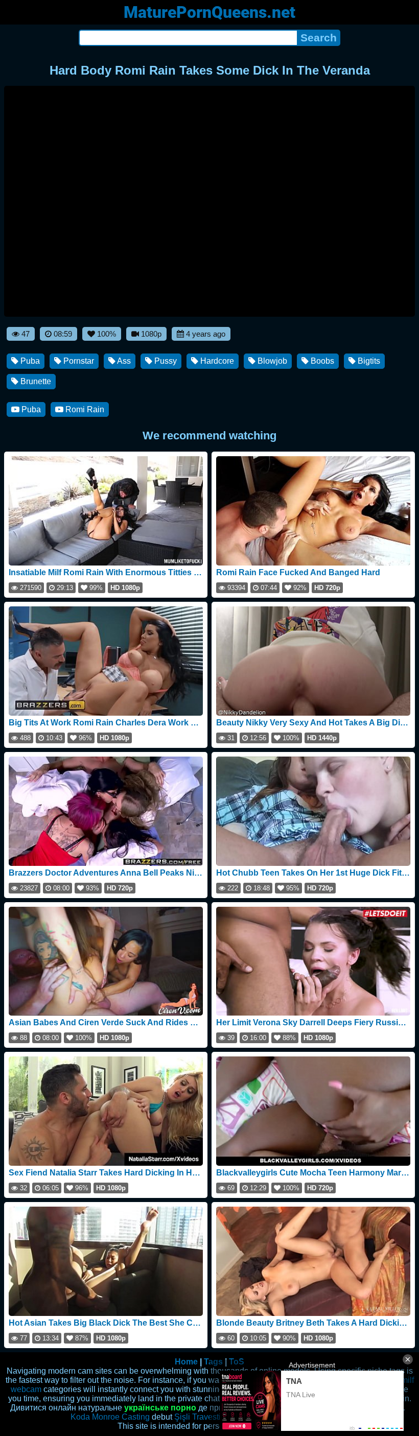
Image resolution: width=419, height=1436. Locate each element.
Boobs (321, 361)
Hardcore (216, 361)
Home (186, 1361)
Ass (123, 361)
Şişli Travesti (197, 1417)
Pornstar (77, 361)
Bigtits (368, 361)
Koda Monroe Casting (110, 1417)
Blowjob (271, 361)
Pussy (164, 361)
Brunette (34, 381)
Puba (29, 361)
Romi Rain (83, 409)
